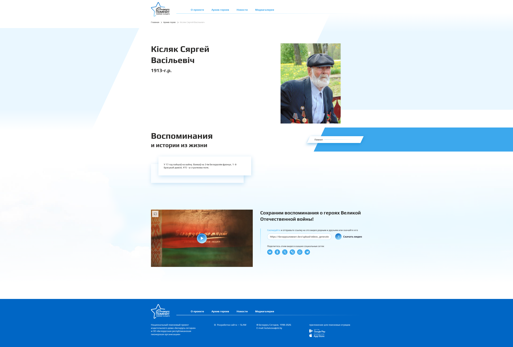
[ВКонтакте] (270, 252)
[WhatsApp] (299, 252)
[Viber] (292, 252)
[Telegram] (307, 252)
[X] (284, 252)
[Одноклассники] (277, 252)
